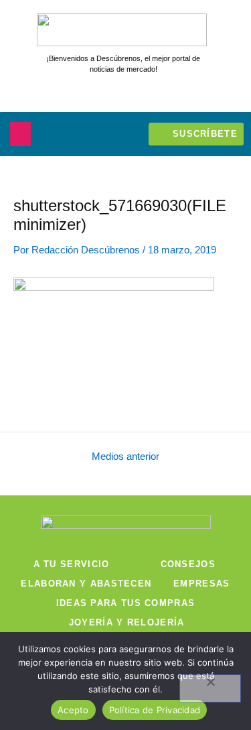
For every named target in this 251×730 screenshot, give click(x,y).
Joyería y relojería (127, 622)
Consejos (188, 564)
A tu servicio (71, 564)
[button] (20, 134)
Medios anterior (125, 457)
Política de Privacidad (155, 710)
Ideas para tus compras (125, 603)
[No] (210, 688)
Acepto (73, 710)
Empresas (201, 584)
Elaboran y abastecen (86, 584)
